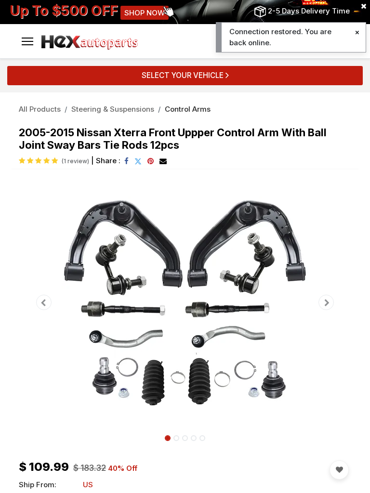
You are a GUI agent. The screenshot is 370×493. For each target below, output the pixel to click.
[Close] (357, 32)
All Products (40, 109)
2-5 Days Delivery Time (309, 10)
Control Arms (188, 109)
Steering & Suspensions (112, 109)
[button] (44, 302)
